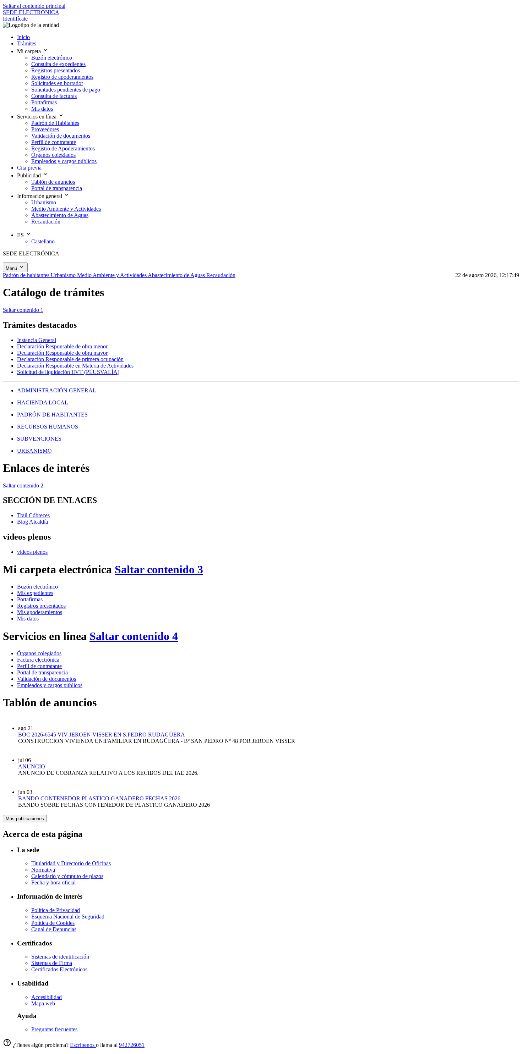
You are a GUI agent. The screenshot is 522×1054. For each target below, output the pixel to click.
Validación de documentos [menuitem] (60, 136)
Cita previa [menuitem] (29, 168)
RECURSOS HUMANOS (47, 427)
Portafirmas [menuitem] (44, 102)
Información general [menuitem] (40, 196)
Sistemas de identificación (60, 957)
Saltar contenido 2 (23, 485)
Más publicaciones (25, 818)
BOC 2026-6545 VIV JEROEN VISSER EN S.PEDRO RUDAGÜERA (101, 735)
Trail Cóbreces (33, 515)
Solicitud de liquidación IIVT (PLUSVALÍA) (68, 372)
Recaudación (220, 275)
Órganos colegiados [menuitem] (53, 155)
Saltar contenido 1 (23, 310)
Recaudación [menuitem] (45, 222)
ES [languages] (21, 235)
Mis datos (28, 619)
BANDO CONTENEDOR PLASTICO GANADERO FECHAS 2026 (99, 798)
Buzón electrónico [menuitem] (51, 58)
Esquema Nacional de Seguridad (67, 917)
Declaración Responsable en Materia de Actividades (75, 366)
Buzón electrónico (37, 587)
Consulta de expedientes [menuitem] (58, 64)
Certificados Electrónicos (59, 969)
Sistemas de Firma (51, 963)
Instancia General (36, 340)
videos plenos (32, 552)
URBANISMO (34, 451)
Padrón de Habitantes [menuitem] (55, 123)
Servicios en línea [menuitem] (37, 117)
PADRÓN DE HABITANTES (52, 415)
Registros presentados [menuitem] (55, 70)
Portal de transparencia (42, 672)
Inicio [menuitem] (23, 37)
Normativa (43, 870)
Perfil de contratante (39, 666)
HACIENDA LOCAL (42, 402)
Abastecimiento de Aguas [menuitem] (59, 215)
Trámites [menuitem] (26, 43)
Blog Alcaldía (32, 522)
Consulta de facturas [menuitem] (54, 96)
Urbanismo (64, 275)
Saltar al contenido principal (34, 6)
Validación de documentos (46, 679)
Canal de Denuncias (53, 929)
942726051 (132, 1045)
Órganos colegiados (39, 653)
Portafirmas (30, 599)
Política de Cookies (53, 923)
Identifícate (15, 19)
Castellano (43, 241)
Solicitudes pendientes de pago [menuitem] (65, 90)
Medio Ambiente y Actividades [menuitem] (66, 209)
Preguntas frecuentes (54, 1029)
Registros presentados (41, 606)
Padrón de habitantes (27, 275)
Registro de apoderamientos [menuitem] (62, 77)
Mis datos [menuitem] (42, 109)
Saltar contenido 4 (133, 636)
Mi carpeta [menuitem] (29, 51)
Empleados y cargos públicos (49, 685)
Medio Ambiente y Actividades (112, 275)
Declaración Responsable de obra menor (62, 346)
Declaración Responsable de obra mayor (62, 353)
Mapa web (43, 1003)
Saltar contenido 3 (159, 569)
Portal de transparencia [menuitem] (56, 188)
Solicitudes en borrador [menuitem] (57, 83)
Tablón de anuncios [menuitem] (53, 182)
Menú (12, 268)
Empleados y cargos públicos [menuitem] (64, 161)
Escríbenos (83, 1045)
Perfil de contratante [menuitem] (53, 142)
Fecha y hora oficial (53, 882)
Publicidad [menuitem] (29, 175)
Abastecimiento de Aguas (177, 275)
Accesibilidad (46, 997)
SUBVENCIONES (39, 439)
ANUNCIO (31, 766)
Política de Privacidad (55, 910)
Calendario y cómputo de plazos (67, 876)
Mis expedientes (35, 593)
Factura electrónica (38, 660)
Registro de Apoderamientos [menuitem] (63, 148)
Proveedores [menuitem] (45, 129)
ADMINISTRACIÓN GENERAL (56, 390)
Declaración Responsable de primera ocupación (70, 359)
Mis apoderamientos (39, 612)
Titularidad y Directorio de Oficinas (71, 863)
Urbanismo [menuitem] (43, 202)
